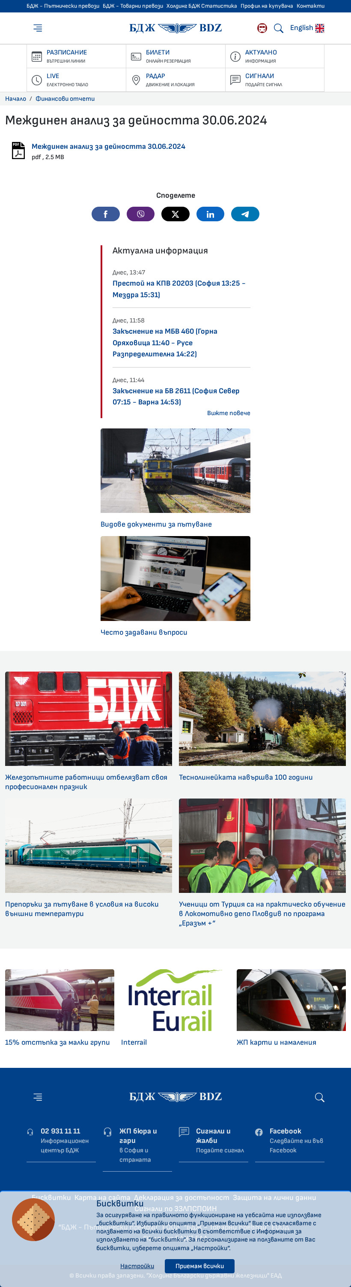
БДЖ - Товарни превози (133, 6)
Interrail (134, 1042)
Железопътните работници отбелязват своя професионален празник (86, 782)
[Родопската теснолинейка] (262, 28)
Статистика (219, 6)
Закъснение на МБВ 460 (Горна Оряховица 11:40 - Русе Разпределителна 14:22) (165, 343)
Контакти (310, 6)
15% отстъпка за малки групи (57, 1042)
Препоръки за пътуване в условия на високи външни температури (82, 909)
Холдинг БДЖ (183, 6)
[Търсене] (278, 28)
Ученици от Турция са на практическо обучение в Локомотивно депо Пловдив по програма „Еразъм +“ (262, 914)
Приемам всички (200, 1266)
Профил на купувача (267, 6)
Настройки (137, 1266)
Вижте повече (228, 413)
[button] (106, 214)
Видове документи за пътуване (156, 524)
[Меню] (39, 27)
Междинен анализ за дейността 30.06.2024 (108, 146)
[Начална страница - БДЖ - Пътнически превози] (175, 1096)
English (302, 27)
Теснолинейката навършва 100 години (246, 777)
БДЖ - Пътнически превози (63, 6)
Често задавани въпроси (144, 632)
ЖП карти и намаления (276, 1042)
